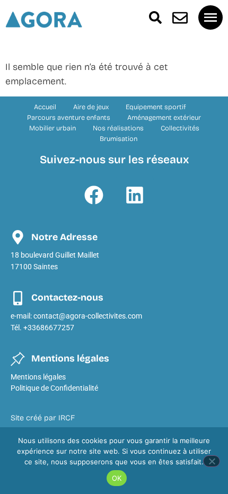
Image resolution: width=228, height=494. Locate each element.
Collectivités (180, 128)
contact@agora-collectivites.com (87, 316)
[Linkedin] (135, 195)
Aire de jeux (91, 107)
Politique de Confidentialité (54, 388)
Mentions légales (38, 377)
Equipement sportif (156, 107)
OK (117, 478)
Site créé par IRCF (43, 417)
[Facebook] (94, 195)
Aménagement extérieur (164, 117)
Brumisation (118, 139)
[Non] (211, 461)
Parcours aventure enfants (68, 117)
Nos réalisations (118, 128)
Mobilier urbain (52, 128)
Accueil (45, 107)
